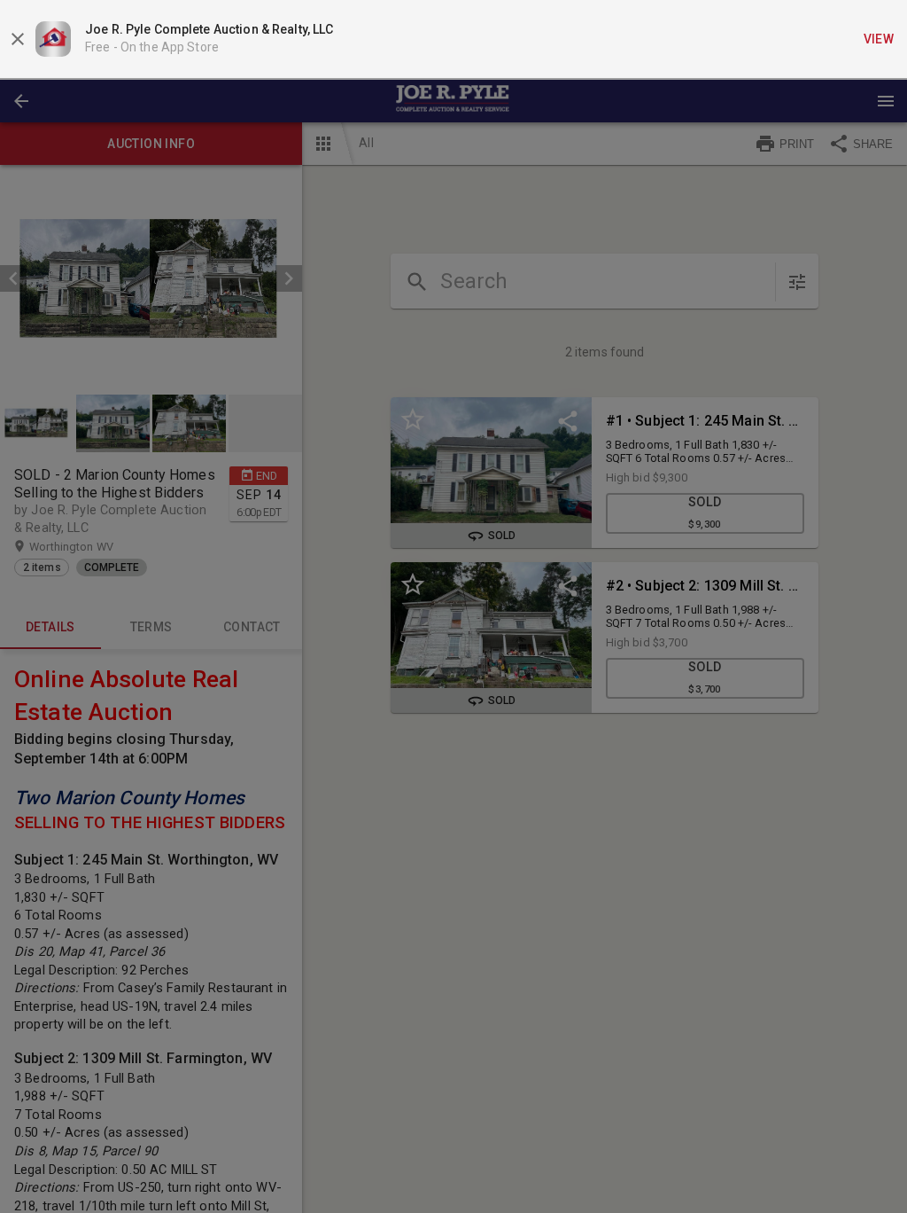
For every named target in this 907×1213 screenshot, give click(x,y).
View (879, 39)
